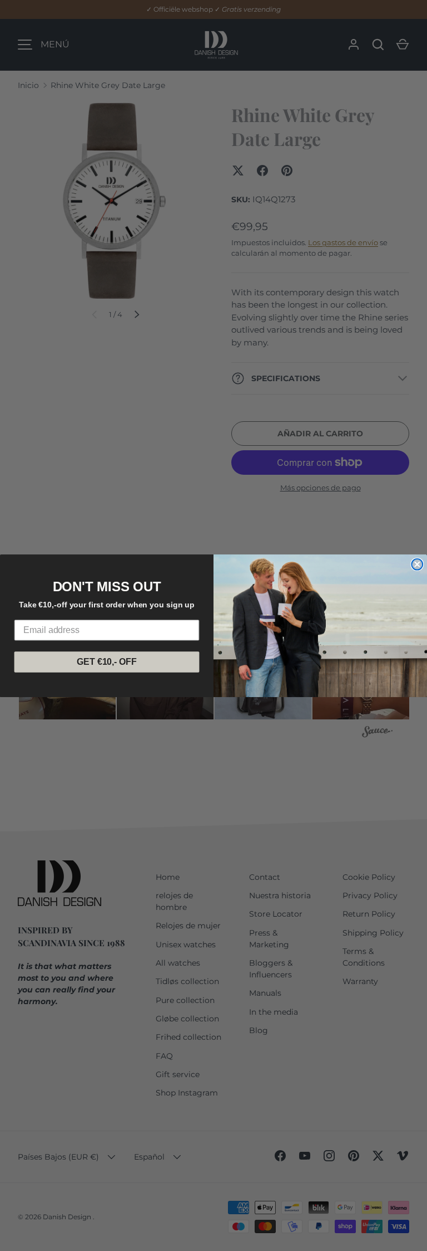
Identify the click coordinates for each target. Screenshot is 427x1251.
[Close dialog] (417, 563)
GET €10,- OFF (106, 661)
